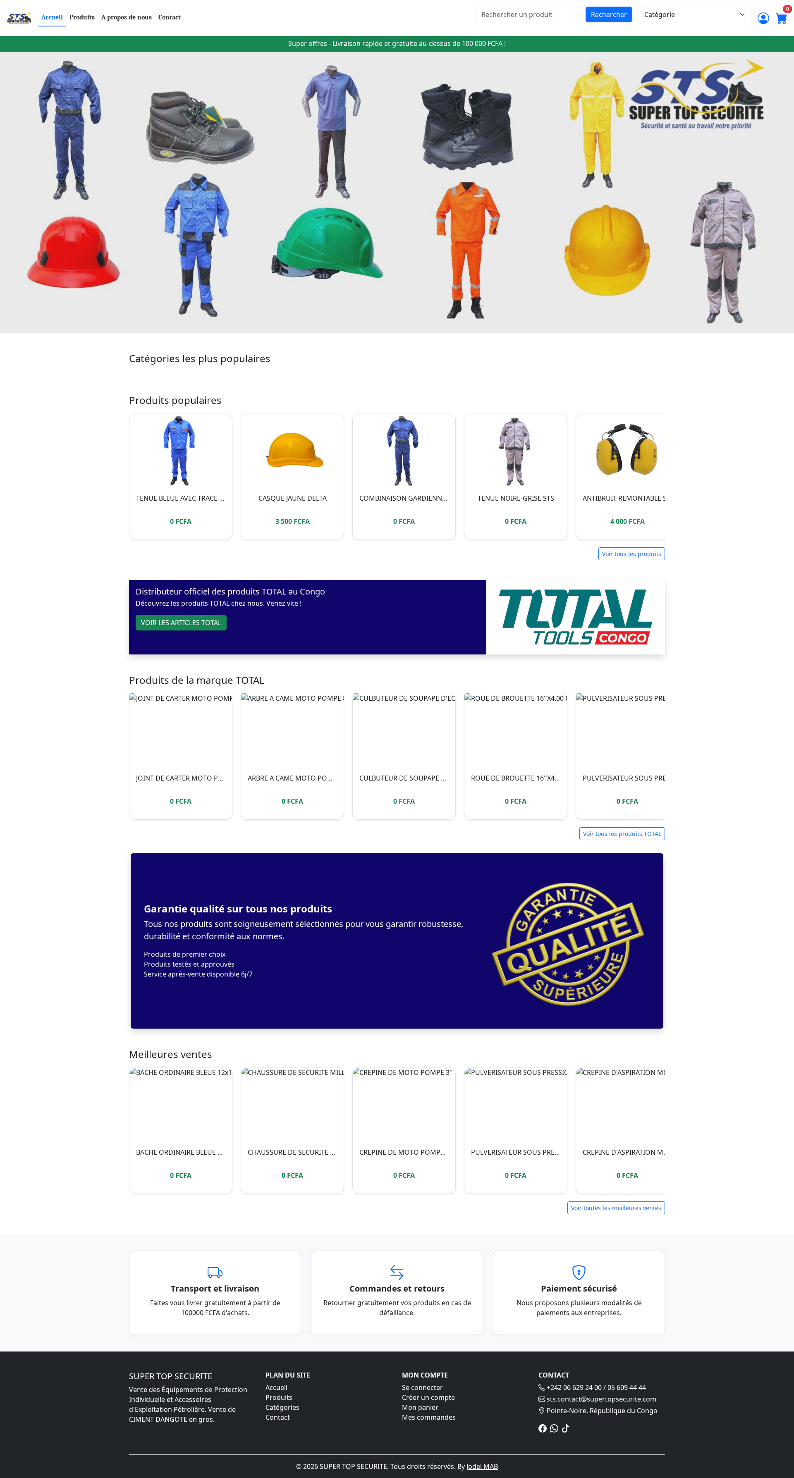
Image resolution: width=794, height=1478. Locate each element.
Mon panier (420, 1407)
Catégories (282, 1407)
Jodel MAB (482, 1466)
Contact (169, 17)
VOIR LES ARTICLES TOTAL (181, 622)
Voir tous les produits (631, 554)
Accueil (52, 17)
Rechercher (609, 14)
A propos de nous (126, 17)
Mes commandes (429, 1417)
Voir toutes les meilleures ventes (616, 1208)
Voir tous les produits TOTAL (622, 834)
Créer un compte (428, 1397)
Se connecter (422, 1387)
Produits (82, 17)
